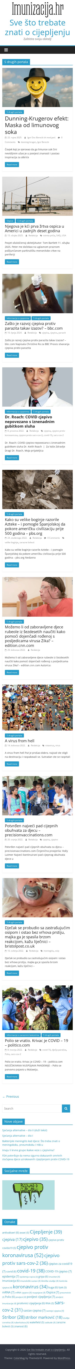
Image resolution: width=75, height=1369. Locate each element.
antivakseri (10, 1232)
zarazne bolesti (27, 542)
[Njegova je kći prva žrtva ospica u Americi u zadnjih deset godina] (37, 179)
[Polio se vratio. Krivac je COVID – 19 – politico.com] (37, 987)
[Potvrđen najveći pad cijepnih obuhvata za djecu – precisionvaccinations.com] (37, 778)
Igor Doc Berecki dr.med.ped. (41, 137)
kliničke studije (50, 1280)
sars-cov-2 (59, 435)
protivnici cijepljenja (31, 1303)
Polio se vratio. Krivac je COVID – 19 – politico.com (36, 1043)
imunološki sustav (30, 1280)
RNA (50, 1303)
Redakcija (33, 235)
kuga (53, 1287)
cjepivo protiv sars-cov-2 (31, 435)
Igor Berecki (43, 142)
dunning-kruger (28, 142)
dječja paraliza (59, 1049)
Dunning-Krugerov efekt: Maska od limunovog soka (37, 125)
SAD (58, 235)
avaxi (24, 1232)
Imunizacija (11, 1280)
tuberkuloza (21, 1322)
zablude (50, 1322)
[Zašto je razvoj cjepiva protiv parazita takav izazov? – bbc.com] (37, 276)
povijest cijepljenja (41, 1297)
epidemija (10, 1276)
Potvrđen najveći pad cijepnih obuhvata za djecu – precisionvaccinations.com (31, 830)
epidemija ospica (29, 1277)
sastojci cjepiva (55, 1310)
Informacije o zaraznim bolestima (23, 1035)
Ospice (10, 220)
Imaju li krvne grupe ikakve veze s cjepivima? (28, 1150)
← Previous (10, 1096)
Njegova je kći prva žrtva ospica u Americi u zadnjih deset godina (34, 228)
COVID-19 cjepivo (58, 1271)
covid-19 (48, 435)
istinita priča (49, 235)
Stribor (13, 1317)
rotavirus (49, 745)
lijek (62, 1287)
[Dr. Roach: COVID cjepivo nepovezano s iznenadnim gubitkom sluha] (37, 369)
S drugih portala (14, 112)
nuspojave (39, 1292)
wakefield (37, 1322)
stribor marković (43, 1317)
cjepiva (45, 332)
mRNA (8, 1292)
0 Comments (53, 537)
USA (64, 235)
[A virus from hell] (37, 687)
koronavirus (30, 1286)
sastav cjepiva (34, 1310)
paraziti (62, 332)
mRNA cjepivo (23, 1292)
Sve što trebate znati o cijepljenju (37, 27)
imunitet (54, 1276)
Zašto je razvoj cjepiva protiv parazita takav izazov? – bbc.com (34, 326)
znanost (20, 1326)
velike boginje (11, 542)
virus (57, 745)
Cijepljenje (46, 1231)
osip (57, 950)
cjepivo (53, 332)
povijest (21, 1296)
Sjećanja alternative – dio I (17, 1135)
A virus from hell (19, 740)
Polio (7, 1054)
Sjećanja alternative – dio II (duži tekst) (24, 1130)
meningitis (49, 950)
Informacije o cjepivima (18, 318)
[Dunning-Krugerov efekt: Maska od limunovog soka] (37, 70)
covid (11, 1271)
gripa (43, 1276)
